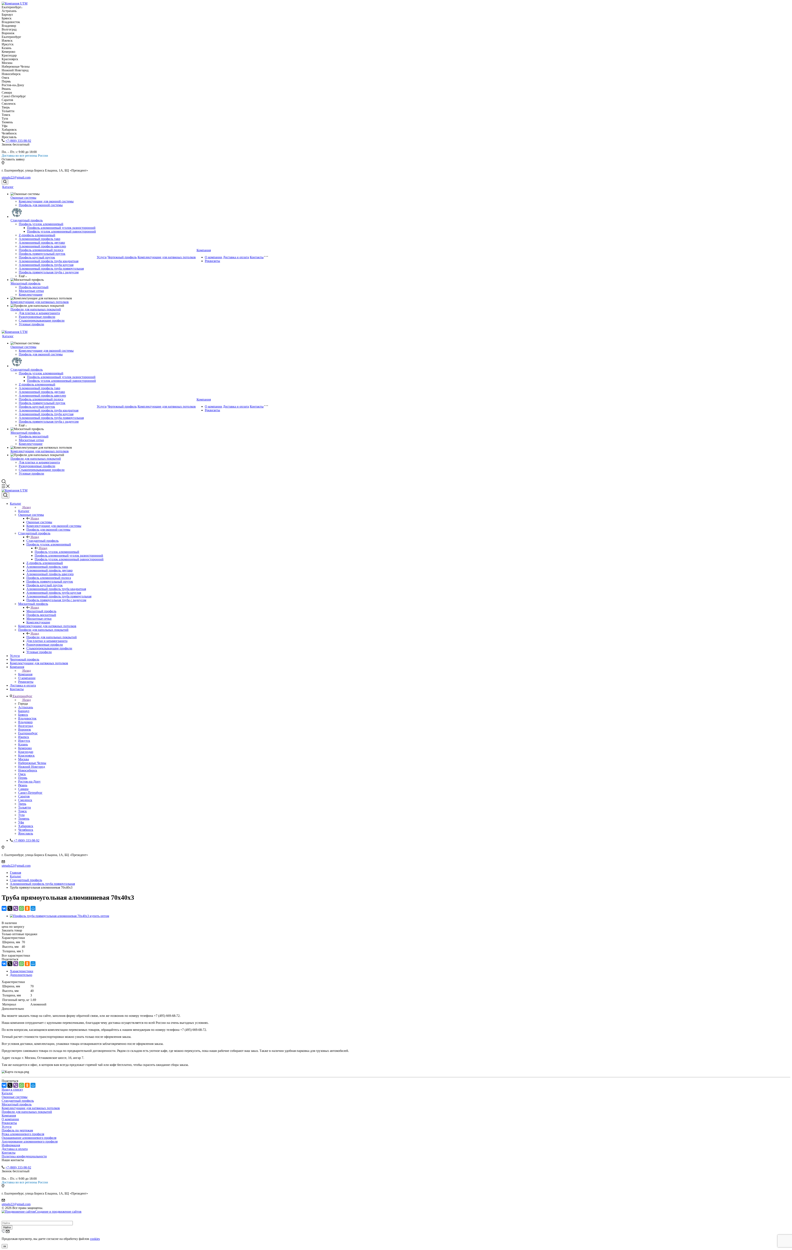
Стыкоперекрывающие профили (42, 320)
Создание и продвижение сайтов (58, 1211)
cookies (95, 1239)
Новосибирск (27, 770)
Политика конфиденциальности (24, 1156)
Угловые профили (31, 324)
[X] (9, 908)
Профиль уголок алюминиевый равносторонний (61, 231)
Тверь (22, 804)
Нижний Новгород (31, 766)
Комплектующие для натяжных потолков (40, 302)
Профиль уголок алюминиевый (41, 224)
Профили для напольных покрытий (36, 309)
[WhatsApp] (21, 908)
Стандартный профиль (27, 220)
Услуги (102, 257)
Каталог (8, 187)
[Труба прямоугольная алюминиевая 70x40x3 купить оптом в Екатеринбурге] (59, 916)
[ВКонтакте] (4, 908)
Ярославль (25, 833)
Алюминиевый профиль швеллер (42, 246)
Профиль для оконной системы (41, 205)
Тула (21, 815)
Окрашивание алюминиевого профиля (29, 1137)
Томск (22, 811)
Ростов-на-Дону (29, 781)
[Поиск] (5, 182)
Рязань (22, 785)
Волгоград (25, 726)
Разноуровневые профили (37, 317)
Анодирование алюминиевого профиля (30, 1141)
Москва (23, 759)
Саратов (24, 796)
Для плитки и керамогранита (39, 313)
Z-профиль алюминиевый (37, 235)
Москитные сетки (31, 291)
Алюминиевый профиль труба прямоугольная (51, 268)
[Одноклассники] (27, 908)
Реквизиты (212, 261)
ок (4, 1246)
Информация (11, 1145)
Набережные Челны (32, 763)
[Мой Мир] (33, 908)
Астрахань (25, 707)
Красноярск (26, 755)
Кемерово (25, 748)
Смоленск (25, 800)
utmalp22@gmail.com (16, 177)
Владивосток (27, 718)
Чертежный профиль (122, 257)
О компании (213, 257)
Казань (23, 744)
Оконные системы (23, 197)
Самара (23, 789)
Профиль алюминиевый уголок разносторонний (61, 227)
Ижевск (23, 737)
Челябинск (25, 829)
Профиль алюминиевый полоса (41, 250)
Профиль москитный (33, 287)
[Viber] (15, 908)
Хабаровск (25, 826)
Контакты (257, 257)
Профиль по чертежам (17, 1130)
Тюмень (23, 818)
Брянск (23, 714)
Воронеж (24, 729)
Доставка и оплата (236, 257)
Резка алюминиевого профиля (23, 1134)
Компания (204, 250)
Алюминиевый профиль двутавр (42, 242)
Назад (26, 507)
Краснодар (25, 752)
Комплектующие (30, 294)
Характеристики (21, 971)
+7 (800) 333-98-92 (18, 140)
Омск (22, 774)
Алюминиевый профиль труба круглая (46, 265)
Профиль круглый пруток (37, 257)
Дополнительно (21, 975)
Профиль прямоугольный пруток (42, 253)
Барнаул (23, 711)
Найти (7, 1227)
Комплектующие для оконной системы (46, 201)
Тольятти (24, 807)
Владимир (25, 722)
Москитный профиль (25, 283)
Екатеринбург (28, 733)
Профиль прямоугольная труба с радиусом (49, 272)
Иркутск (24, 740)
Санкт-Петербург (30, 792)
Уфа (21, 822)
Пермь (22, 778)
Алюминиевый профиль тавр (39, 239)
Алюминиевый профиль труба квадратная (48, 261)
